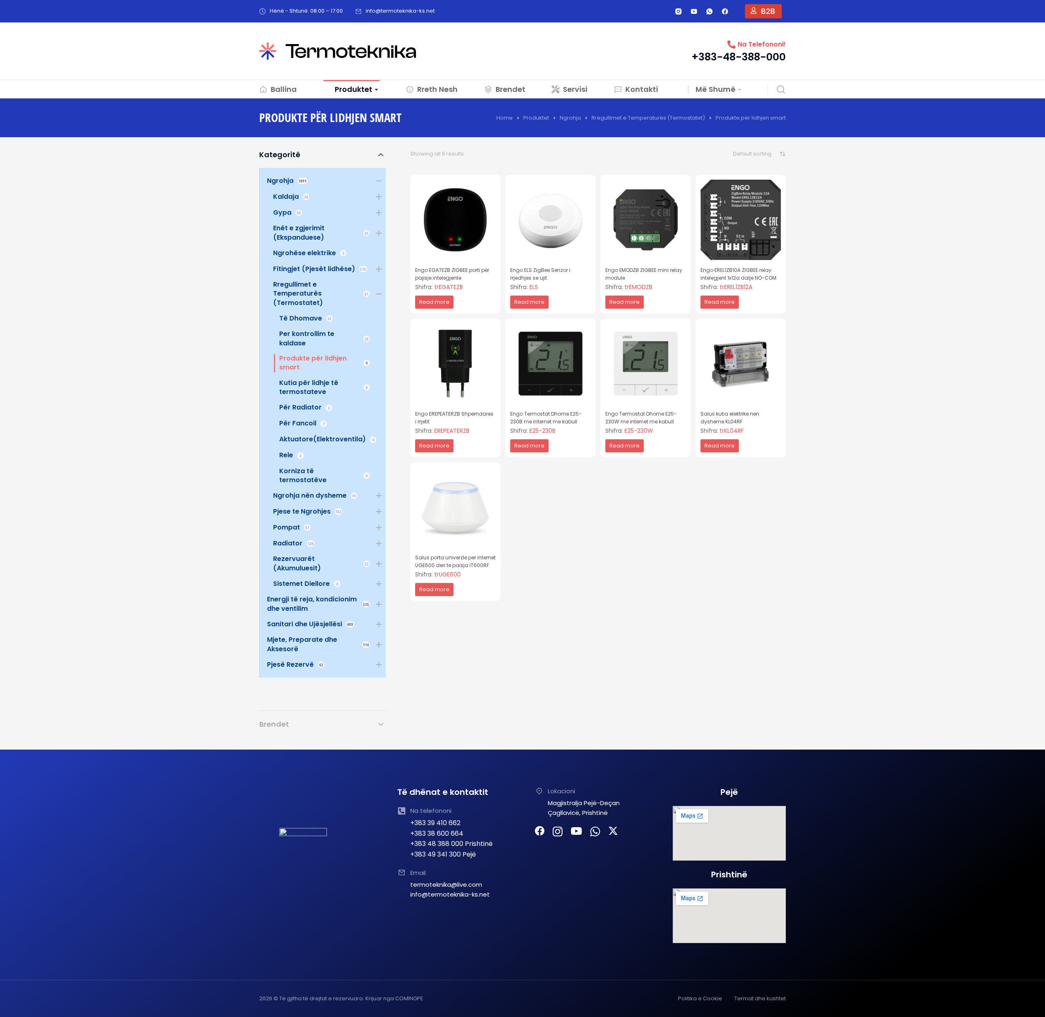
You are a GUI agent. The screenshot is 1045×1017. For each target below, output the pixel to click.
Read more (434, 302)
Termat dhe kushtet (760, 998)
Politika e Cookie (700, 998)
